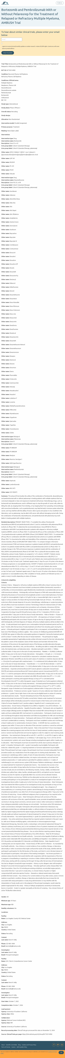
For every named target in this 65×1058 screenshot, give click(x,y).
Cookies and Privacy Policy (29, 1045)
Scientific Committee (11, 1045)
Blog (19, 1045)
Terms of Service (5, 1047)
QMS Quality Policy (22, 1047)
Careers (13, 1047)
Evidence (59, 3)
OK (61, 1052)
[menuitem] (59, 3)
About (3, 1045)
